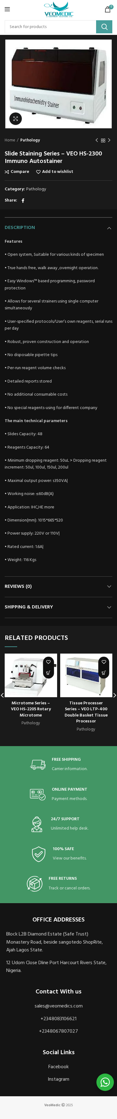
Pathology (30, 140)
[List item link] (58, 1006)
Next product (109, 140)
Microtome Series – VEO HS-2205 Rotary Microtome (31, 709)
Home (10, 140)
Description (20, 228)
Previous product (97, 140)
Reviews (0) (18, 587)
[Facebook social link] (23, 201)
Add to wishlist (57, 172)
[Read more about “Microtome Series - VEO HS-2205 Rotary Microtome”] (48, 673)
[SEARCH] (104, 26)
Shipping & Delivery (29, 607)
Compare (20, 172)
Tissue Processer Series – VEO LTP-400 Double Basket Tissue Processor (86, 712)
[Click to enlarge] (15, 118)
